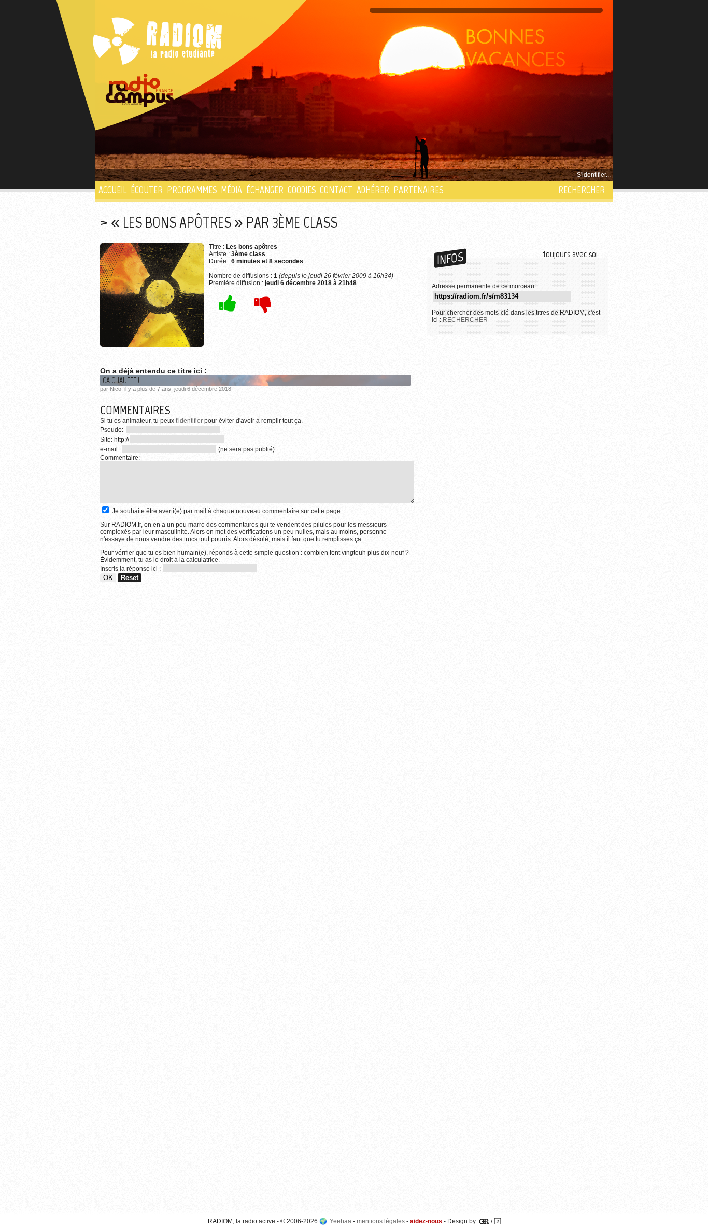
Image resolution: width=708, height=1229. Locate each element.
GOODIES (302, 190)
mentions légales (381, 1221)
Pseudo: (112, 429)
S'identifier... (594, 174)
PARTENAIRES (418, 190)
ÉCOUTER (147, 190)
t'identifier (189, 421)
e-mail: (110, 449)
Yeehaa (340, 1221)
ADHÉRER (373, 190)
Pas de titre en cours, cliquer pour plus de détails (168, 174)
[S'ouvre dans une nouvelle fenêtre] (140, 90)
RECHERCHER (581, 190)
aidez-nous (426, 1221)
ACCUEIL (112, 190)
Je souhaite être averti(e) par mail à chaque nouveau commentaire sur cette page (225, 511)
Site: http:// (114, 439)
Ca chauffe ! (121, 380)
